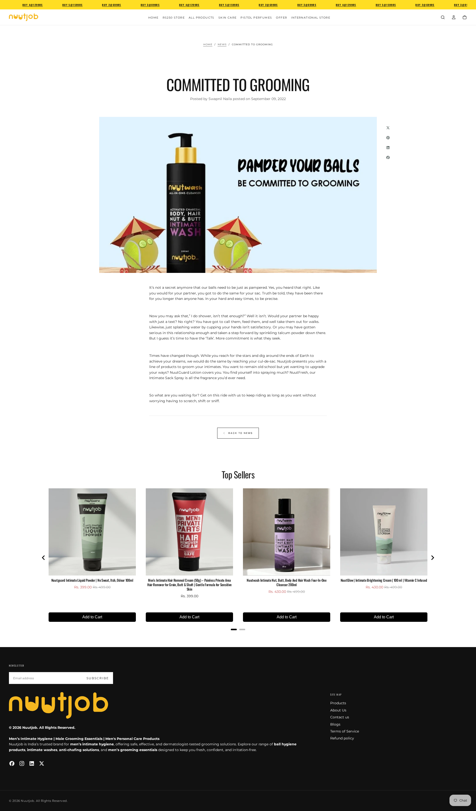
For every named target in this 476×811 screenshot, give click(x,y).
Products (338, 703)
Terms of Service (344, 731)
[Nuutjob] (58, 705)
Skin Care (227, 17)
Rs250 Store (174, 17)
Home (153, 17)
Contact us (339, 717)
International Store (310, 17)
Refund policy (342, 738)
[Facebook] (12, 763)
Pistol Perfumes (256, 17)
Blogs (335, 724)
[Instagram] (22, 763)
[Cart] (464, 17)
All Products (201, 17)
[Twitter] (42, 763)
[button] (442, 17)
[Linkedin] (32, 763)
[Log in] (453, 17)
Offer (281, 17)
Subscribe (98, 678)
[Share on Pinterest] (388, 138)
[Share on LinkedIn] (388, 148)
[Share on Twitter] (388, 128)
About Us (338, 710)
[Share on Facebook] (388, 157)
